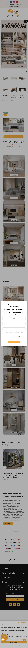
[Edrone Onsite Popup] (14, 324)
